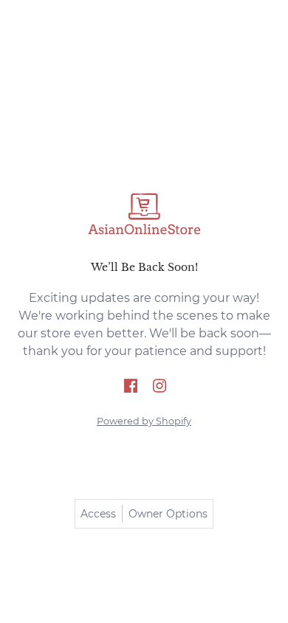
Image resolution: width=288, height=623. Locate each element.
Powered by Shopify (144, 421)
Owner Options (168, 513)
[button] (130, 387)
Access (98, 513)
